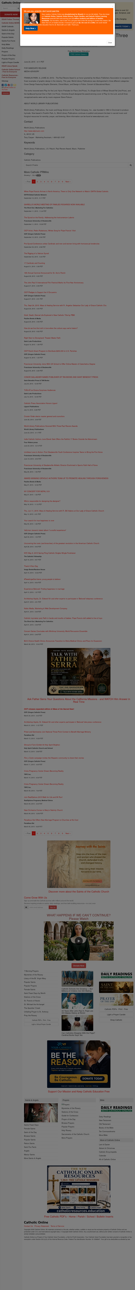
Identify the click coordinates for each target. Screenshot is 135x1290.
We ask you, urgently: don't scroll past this (41, 10)
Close (110, 42)
